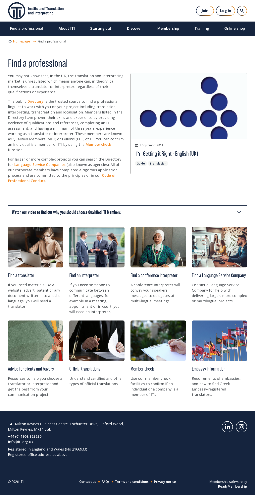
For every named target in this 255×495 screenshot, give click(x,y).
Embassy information (209, 369)
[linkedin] (227, 426)
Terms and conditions (132, 481)
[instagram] (241, 426)
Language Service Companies (40, 164)
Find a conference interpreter (154, 275)
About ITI (67, 28)
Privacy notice (165, 481)
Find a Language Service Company (219, 275)
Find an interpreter (84, 275)
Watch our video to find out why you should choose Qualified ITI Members (66, 212)
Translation (158, 163)
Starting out (100, 28)
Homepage (21, 41)
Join (205, 10)
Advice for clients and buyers (31, 369)
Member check (98, 144)
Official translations (84, 369)
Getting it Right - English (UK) (170, 153)
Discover (134, 28)
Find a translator (21, 275)
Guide (141, 163)
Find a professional (26, 28)
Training (201, 28)
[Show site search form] (242, 11)
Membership (168, 28)
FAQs (106, 481)
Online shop (234, 28)
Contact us (87, 481)
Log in (225, 10)
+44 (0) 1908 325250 (24, 436)
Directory (35, 101)
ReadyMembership (232, 486)
